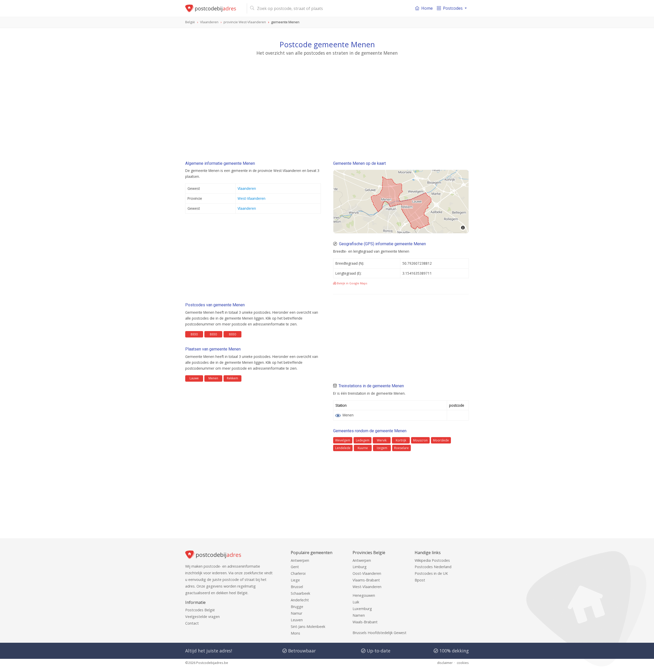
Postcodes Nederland (433, 566)
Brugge (297, 606)
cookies (463, 662)
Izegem (382, 448)
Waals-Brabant (365, 621)
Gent (295, 566)
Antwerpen (300, 560)
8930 (194, 334)
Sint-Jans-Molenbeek (308, 626)
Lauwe (194, 378)
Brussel (297, 586)
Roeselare (401, 448)
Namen (359, 615)
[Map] (401, 201)
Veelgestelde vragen (202, 616)
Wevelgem (342, 440)
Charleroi (298, 573)
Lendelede (343, 448)
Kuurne (363, 448)
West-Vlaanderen (251, 198)
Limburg (360, 566)
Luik (356, 602)
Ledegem (362, 440)
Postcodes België (200, 609)
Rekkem (232, 378)
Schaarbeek (300, 593)
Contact (192, 623)
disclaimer (445, 662)
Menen (213, 378)
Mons (295, 633)
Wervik (382, 440)
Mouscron (420, 440)
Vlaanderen (247, 188)
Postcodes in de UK (431, 573)
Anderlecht (300, 600)
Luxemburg (362, 608)
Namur (296, 613)
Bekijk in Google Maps (351, 283)
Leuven (297, 619)
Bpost (420, 580)
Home (427, 8)
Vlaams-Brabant (366, 580)
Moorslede (441, 440)
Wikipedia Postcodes (432, 560)
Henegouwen (364, 595)
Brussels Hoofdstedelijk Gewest (379, 632)
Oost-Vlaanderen (367, 573)
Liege (295, 580)
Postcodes (453, 8)
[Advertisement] (327, 103)
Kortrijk (401, 440)
